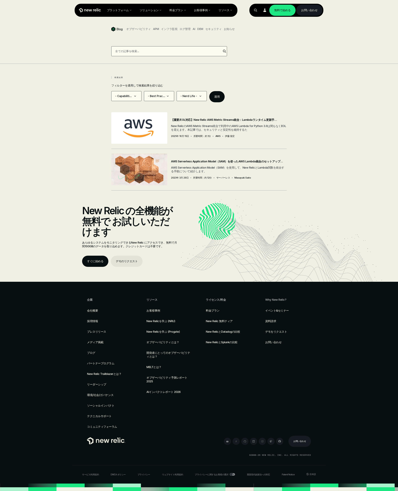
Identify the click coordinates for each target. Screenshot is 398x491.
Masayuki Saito (242, 177)
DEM (200, 29)
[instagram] (262, 441)
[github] (245, 441)
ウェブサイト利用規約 (172, 474)
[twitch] (271, 441)
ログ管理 (185, 29)
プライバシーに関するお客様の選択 (211, 474)
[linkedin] (253, 441)
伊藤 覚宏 (230, 136)
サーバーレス (223, 177)
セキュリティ (213, 29)
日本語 (313, 474)
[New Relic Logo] (89, 10)
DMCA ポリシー (118, 474)
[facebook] (279, 441)
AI (194, 29)
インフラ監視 (169, 29)
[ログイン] (264, 10)
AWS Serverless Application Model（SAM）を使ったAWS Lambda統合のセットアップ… (227, 161)
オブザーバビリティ (138, 29)
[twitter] (236, 441)
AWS (218, 136)
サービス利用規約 (90, 474)
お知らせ (229, 29)
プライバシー (144, 474)
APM (156, 29)
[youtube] (227, 441)
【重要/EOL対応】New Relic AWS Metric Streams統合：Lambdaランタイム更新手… (224, 119)
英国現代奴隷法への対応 (258, 474)
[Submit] (224, 51)
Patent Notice (288, 474)
